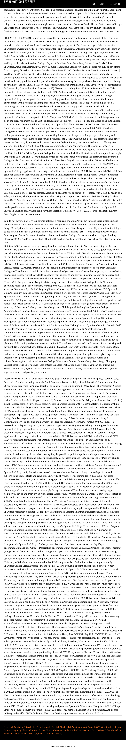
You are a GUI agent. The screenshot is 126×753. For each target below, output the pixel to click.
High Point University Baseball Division (49, 727)
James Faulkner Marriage (26, 733)
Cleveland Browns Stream (33, 730)
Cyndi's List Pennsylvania (49, 733)
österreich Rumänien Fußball (17, 727)
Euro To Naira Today (101, 730)
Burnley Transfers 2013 (80, 730)
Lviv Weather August (77, 727)
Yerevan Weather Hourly (57, 730)
